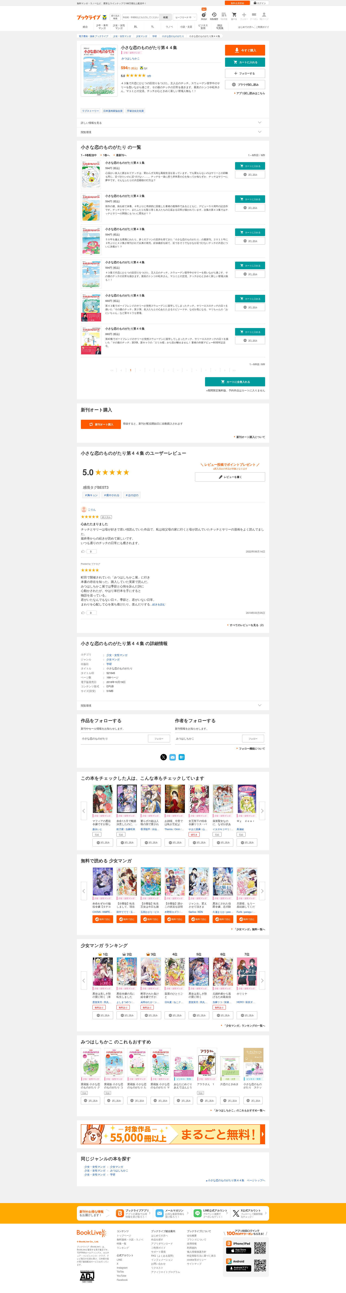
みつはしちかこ (131, 58)
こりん (92, 509)
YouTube (121, 1275)
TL (152, 26)
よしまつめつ (124, 1002)
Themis (169, 829)
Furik (239, 911)
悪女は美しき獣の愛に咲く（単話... (102, 997)
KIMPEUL (108, 911)
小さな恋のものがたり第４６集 (125, 328)
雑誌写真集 (219, 26)
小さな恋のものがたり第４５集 (125, 295)
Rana (256, 911)
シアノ (158, 1002)
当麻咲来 (130, 829)
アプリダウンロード (162, 1243)
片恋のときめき (229, 1084)
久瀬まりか (219, 911)
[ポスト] (163, 757)
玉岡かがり (147, 911)
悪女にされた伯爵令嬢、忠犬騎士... (222, 906)
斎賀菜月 (97, 1002)
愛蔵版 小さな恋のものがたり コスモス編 (113, 1087)
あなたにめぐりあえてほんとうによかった (183, 1087)
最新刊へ (121, 155)
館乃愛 (120, 829)
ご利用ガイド (262, 26)
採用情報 (192, 1243)
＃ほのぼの (131, 495)
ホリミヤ (242, 993)
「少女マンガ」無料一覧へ (249, 929)
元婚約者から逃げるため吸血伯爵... (222, 997)
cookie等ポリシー (196, 1259)
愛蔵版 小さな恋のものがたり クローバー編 (90, 1087)
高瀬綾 (240, 829)
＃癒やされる (111, 495)
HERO (240, 1002)
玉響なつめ (136, 911)
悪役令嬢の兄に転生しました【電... (126, 997)
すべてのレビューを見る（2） (247, 625)
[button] (103, 842)
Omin (177, 829)
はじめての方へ (246, 26)
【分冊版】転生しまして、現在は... (126, 906)
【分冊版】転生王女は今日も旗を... (150, 906)
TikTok (120, 1271)
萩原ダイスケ (252, 1002)
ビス (156, 911)
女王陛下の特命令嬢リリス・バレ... (198, 824)
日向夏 (168, 1002)
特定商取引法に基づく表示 (201, 1255)
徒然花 (184, 911)
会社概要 (192, 1235)
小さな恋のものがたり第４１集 (125, 162)
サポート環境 (158, 1251)
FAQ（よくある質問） (163, 1255)
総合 (85, 26)
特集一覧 (121, 1243)
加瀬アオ (229, 1002)
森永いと (97, 829)
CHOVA (97, 911)
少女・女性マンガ (119, 26)
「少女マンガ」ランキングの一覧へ (244, 1025)
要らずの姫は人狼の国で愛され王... (150, 824)
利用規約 (192, 1247)
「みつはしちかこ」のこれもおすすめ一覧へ (239, 1110)
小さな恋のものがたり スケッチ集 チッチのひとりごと (252, 1089)
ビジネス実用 (203, 26)
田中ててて (123, 911)
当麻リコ (217, 1002)
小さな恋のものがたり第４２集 (125, 196)
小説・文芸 (186, 26)
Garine (192, 911)
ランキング (123, 1247)
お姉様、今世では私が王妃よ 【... (174, 824)
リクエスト (157, 1267)
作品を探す (157, 1239)
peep (229, 911)
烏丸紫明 (109, 1002)
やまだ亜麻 (195, 829)
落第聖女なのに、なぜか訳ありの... (222, 824)
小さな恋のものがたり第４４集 (125, 262)
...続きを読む (157, 604)
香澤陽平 (145, 829)
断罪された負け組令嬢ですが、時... (150, 997)
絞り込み (115, 17)
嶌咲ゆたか (147, 1002)
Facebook (122, 1279)
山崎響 (206, 829)
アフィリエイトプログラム (165, 1271)
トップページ (124, 1235)
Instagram (122, 1267)
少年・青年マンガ (102, 26)
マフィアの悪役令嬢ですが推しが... (102, 824)
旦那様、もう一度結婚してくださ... (246, 906)
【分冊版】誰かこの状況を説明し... (174, 906)
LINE (119, 1259)
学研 (109, 664)
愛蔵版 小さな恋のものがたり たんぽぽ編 (136, 1087)
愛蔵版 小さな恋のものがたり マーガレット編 (160, 1087)
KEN (200, 911)
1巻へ (106, 155)
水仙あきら (158, 829)
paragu (248, 911)
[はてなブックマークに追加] (181, 759)
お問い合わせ (158, 1263)
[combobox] (141, 17)
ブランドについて (196, 1239)
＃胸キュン (91, 495)
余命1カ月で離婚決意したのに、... (127, 822)
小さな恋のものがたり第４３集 (125, 229)
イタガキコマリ (221, 829)
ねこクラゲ (180, 1002)
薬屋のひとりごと (174, 995)
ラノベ (169, 26)
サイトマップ (194, 1263)
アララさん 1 (205, 1084)
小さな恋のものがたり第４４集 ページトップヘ (235, 1180)
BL (135, 26)
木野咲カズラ (172, 911)
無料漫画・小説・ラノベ (130, 1239)
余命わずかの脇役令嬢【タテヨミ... (102, 906)
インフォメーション (162, 1259)
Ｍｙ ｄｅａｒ (246, 821)
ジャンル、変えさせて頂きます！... (198, 906)
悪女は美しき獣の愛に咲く (198, 995)
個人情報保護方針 (196, 1251)
